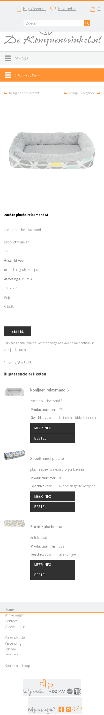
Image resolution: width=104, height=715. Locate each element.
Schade (10, 649)
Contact (11, 621)
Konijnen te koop (17, 665)
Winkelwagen (14, 615)
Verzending (13, 643)
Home (9, 609)
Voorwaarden (15, 626)
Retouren (11, 655)
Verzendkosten (16, 637)
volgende (88, 93)
